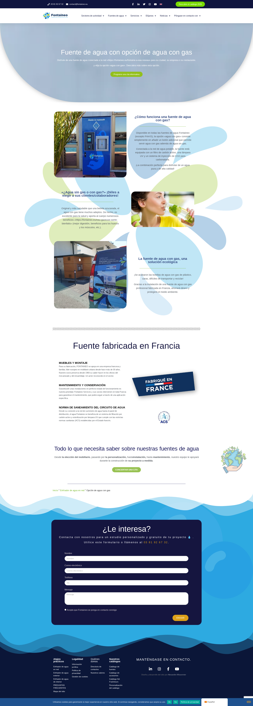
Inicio (55, 490)
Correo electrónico (73, 565)
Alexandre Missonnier (177, 675)
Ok (169, 702)
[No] (249, 702)
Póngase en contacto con (186, 16)
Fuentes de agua (116, 16)
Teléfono (69, 578)
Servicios (134, 16)
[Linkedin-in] (150, 669)
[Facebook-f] (168, 669)
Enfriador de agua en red (72, 490)
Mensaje (69, 590)
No (175, 702)
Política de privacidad (190, 702)
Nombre (68, 553)
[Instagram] (159, 669)
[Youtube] (177, 669)
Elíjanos (149, 16)
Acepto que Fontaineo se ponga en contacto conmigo (92, 610)
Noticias (164, 16)
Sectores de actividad (91, 16)
